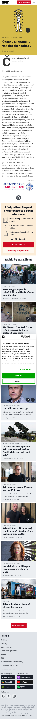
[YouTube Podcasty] (25, 682)
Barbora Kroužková (8, 537)
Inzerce (3, 654)
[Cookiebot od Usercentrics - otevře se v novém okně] (22, 336)
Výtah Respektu (15, 443)
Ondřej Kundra (7, 499)
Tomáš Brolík (6, 298)
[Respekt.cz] (5, 2)
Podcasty (8, 443)
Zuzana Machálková (9, 458)
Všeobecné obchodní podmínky (12, 662)
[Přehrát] (28, 281)
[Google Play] (8, 682)
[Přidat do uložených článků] (33, 281)
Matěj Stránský (7, 616)
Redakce (4, 640)
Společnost (6, 484)
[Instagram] (14, 698)
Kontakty (4, 644)
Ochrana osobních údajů (9, 665)
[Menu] (34, 2)
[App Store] (8, 677)
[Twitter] (8, 698)
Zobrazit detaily (25, 369)
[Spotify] (25, 687)
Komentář (8, 324)
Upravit (17, 381)
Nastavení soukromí (8, 669)
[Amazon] (8, 687)
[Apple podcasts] (25, 677)
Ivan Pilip (5, 418)
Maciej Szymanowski (8, 51)
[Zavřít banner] (34, 336)
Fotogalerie (6, 601)
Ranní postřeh (9, 405)
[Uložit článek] (28, 30)
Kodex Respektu (6, 647)
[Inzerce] (18, 186)
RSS (2, 658)
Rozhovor (5, 286)
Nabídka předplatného (9, 651)
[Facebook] (3, 698)
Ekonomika (5, 37)
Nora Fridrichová (8, 575)
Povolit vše (18, 375)
